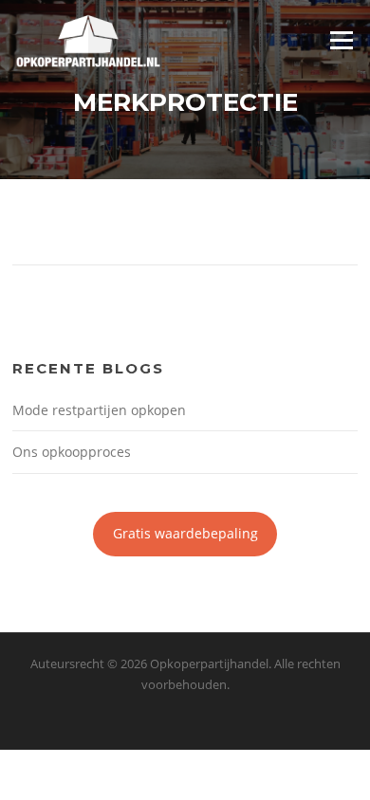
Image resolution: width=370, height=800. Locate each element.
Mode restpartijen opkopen (99, 410)
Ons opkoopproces (71, 452)
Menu (341, 39)
